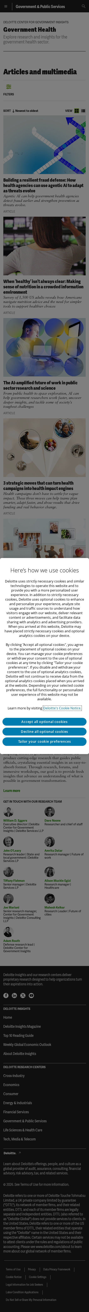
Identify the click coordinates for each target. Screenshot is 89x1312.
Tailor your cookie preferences (44, 741)
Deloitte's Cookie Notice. (62, 708)
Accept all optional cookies (44, 721)
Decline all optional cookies (44, 731)
